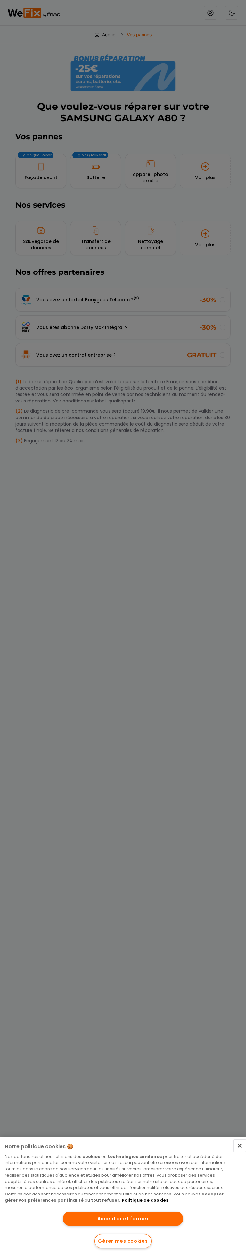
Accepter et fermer (123, 1218)
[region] (123, 1198)
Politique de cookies (145, 1200)
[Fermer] (239, 1145)
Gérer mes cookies (123, 1241)
